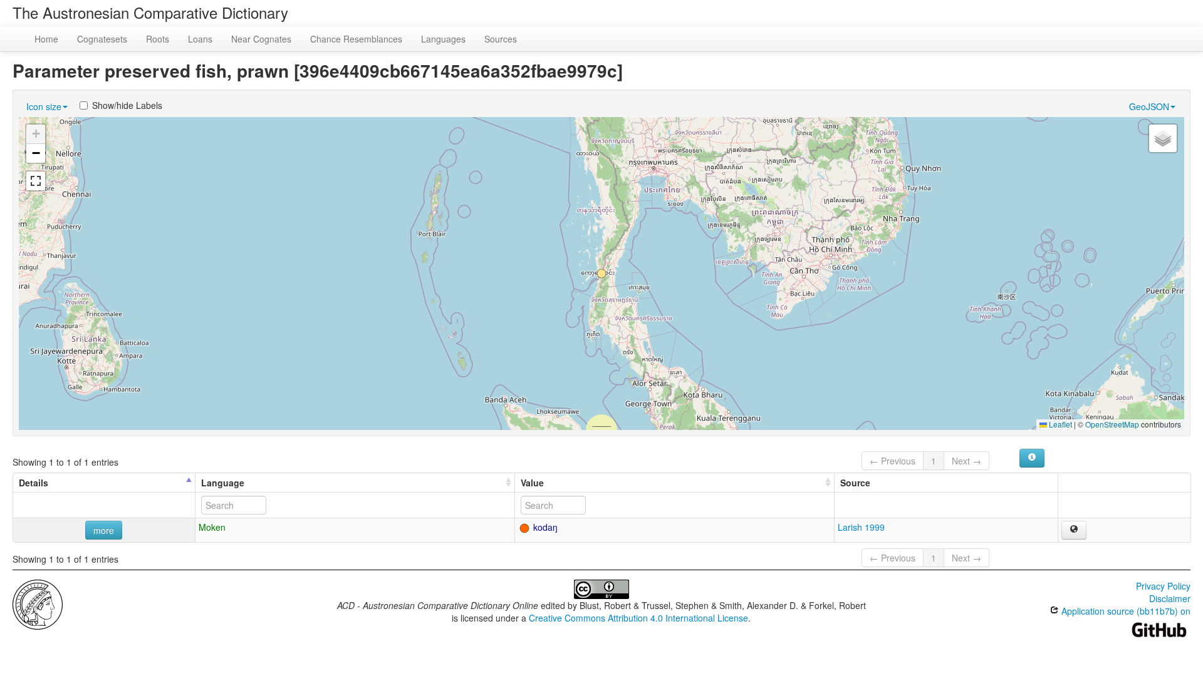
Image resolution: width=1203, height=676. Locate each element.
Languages (443, 39)
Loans (200, 39)
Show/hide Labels (127, 105)
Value (532, 482)
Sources (500, 39)
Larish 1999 (861, 527)
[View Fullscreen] (35, 181)
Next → (966, 460)
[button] (601, 273)
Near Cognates (261, 39)
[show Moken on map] (1073, 530)
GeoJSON (1149, 106)
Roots (157, 39)
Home (46, 39)
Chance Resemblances (356, 39)
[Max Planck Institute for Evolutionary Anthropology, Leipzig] (38, 603)
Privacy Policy (1163, 586)
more (103, 530)
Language (222, 482)
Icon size (43, 106)
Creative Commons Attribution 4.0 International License (638, 618)
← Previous (892, 460)
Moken (212, 527)
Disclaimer (1169, 598)
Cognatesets (102, 39)
